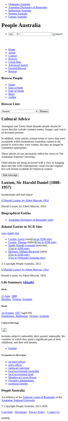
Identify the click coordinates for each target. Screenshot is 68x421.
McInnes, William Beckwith (23, 251)
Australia (27, 299)
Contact (12, 55)
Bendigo (6, 299)
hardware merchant (18, 368)
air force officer (16, 361)
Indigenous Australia (19, 10)
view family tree (10, 233)
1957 (18, 312)
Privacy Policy (37, 412)
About (11, 52)
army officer (15, 364)
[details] (28, 282)
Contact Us (53, 412)
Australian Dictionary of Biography (27, 7)
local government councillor (23, 371)
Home (11, 49)
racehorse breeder (18, 383)
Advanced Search (18, 65)
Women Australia (17, 13)
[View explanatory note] (4, 330)
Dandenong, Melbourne (14, 316)
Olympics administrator (21, 380)
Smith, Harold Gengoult (21, 245)
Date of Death (16, 90)
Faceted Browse (17, 68)
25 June (5, 296)
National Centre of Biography (39, 397)
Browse (12, 71)
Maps (11, 94)
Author (12, 97)
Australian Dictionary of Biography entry (31, 219)
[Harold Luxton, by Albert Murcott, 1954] (25, 200)
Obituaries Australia (19, 4)
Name (11, 84)
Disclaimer (21, 412)
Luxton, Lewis (16, 239)
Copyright (7, 412)
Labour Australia (17, 16)
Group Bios (14, 61)
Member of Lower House (22, 377)
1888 (14, 296)
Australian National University (18, 400)
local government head (20, 374)
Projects (12, 58)
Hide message (10, 175)
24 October (7, 312)
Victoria (16, 299)
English (12, 348)
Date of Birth (15, 87)
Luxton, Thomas (17, 242)
